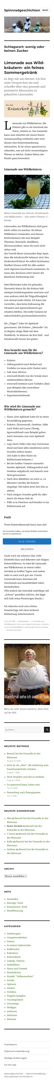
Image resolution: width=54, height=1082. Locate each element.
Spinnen (11, 984)
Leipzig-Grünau (16, 960)
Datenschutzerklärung (16, 1051)
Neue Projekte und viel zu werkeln (25, 776)
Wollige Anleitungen (15, 1058)
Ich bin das (10, 1065)
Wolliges (11, 1007)
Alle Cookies (26, 541)
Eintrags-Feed (15, 903)
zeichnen (12, 1011)
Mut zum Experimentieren (29, 624)
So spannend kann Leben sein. (23, 784)
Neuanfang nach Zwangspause (23, 792)
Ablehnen (27, 549)
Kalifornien (13, 949)
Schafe (10, 980)
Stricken (11, 992)
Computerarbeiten (17, 937)
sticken (11, 988)
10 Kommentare (14, 630)
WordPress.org (15, 910)
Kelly (9, 841)
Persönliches (14, 972)
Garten (11, 941)
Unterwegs (13, 1003)
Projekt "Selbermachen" (20, 976)
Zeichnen (12, 1015)
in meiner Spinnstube (19, 945)
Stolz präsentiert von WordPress (18, 1076)
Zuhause (11, 1019)
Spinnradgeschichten (22, 10)
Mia (9, 818)
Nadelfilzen (13, 964)
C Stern (11, 833)
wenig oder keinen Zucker (36, 627)
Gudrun (11, 849)
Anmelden (12, 899)
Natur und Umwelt (17, 968)
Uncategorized (15, 999)
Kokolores (12, 953)
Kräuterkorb (23, 621)
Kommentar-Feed (17, 906)
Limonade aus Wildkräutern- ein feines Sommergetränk (24, 67)
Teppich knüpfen (16, 995)
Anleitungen (14, 933)
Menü (45, 10)
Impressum (10, 1044)
